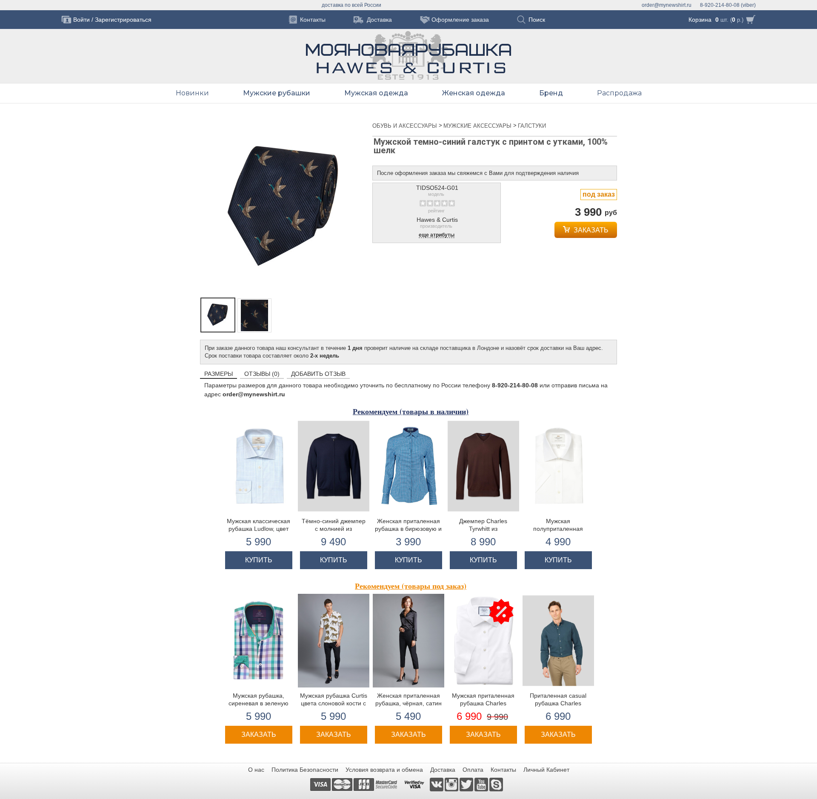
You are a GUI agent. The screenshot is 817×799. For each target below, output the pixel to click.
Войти (81, 19)
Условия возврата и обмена (384, 769)
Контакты (503, 769)
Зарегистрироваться (123, 19)
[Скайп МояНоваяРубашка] (496, 784)
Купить (258, 560)
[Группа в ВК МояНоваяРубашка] (437, 784)
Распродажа (619, 93)
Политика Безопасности (304, 769)
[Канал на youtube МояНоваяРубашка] (481, 784)
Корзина (699, 19)
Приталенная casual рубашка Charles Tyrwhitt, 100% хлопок (558, 703)
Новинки (192, 93)
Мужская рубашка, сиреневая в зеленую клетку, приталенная (259, 703)
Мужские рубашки (276, 93)
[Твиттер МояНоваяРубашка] (467, 784)
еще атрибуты (436, 235)
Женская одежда (473, 93)
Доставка (442, 769)
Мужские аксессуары (478, 126)
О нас (256, 769)
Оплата (473, 769)
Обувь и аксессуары (405, 126)
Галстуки (532, 126)
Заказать (590, 230)
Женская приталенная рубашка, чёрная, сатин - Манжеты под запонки (408, 703)
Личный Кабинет (546, 769)
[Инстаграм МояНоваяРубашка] (452, 784)
